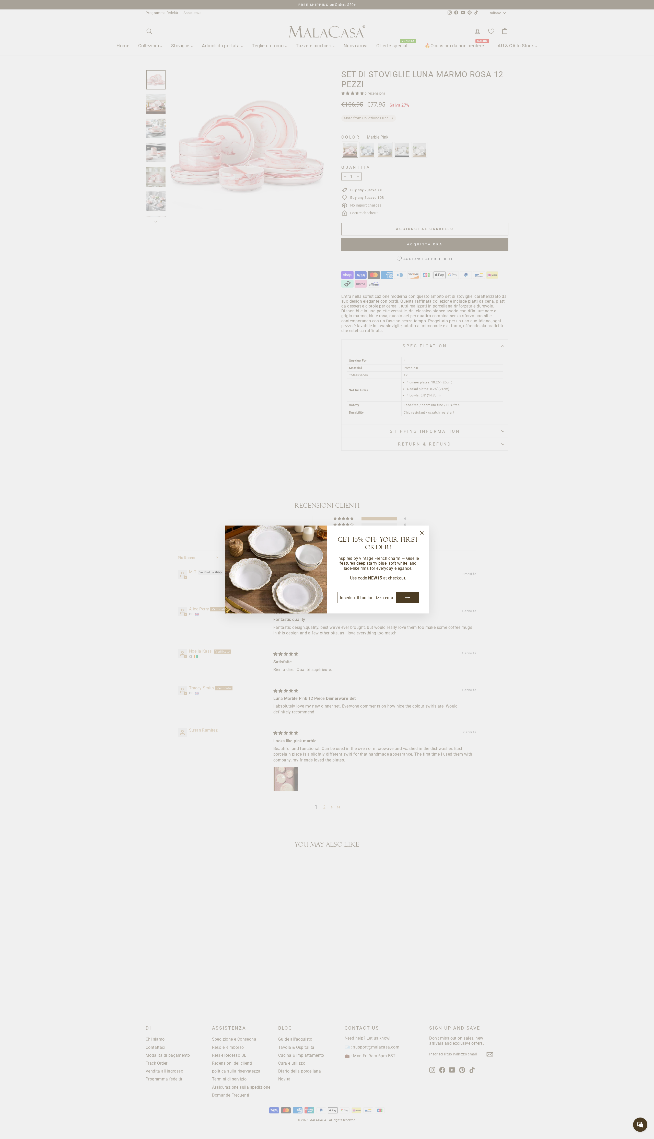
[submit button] (407, 597)
